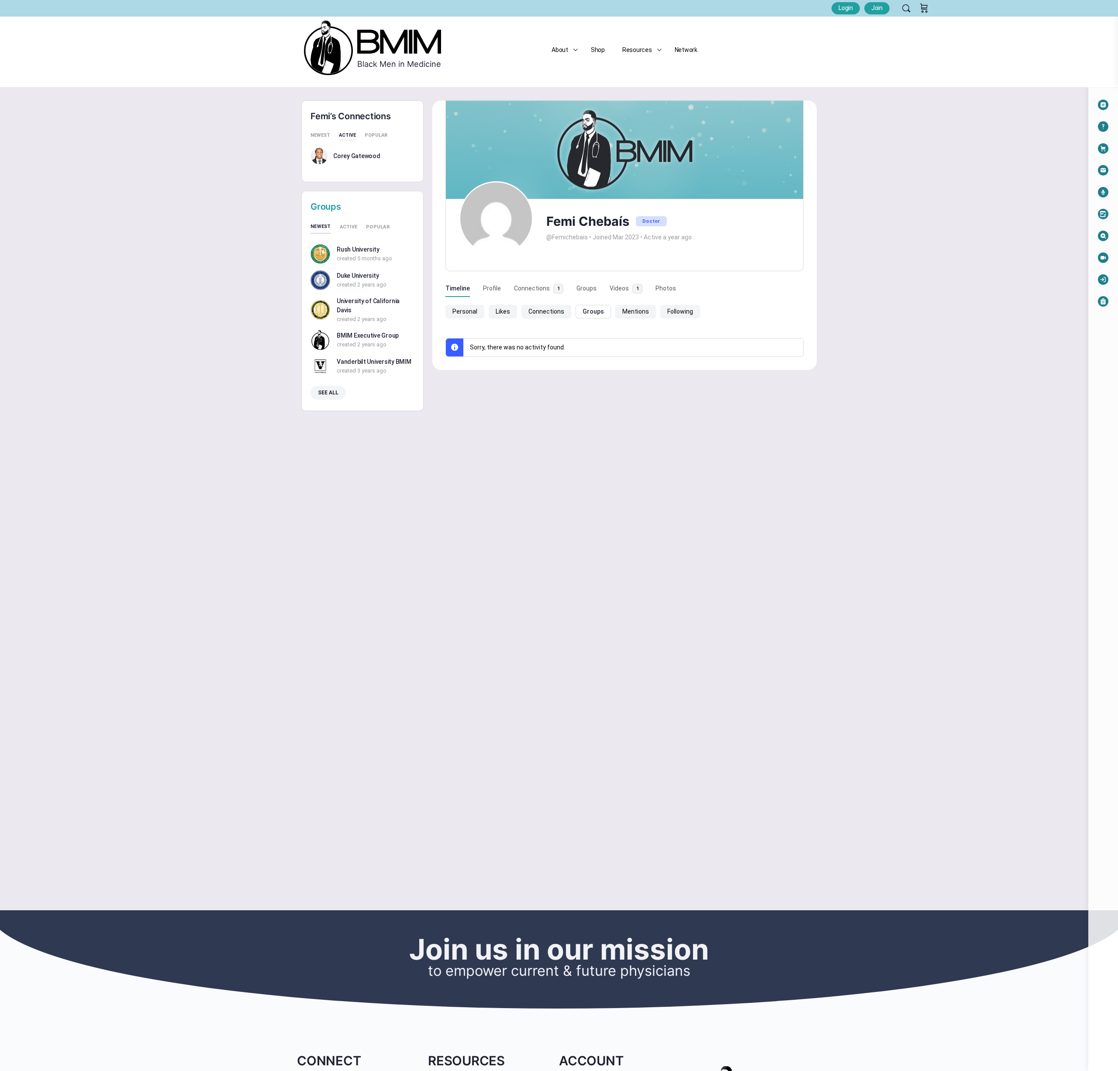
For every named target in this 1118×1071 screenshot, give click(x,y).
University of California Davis (368, 305)
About (560, 49)
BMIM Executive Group (368, 335)
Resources (637, 49)
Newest (320, 135)
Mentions (635, 311)
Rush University (358, 249)
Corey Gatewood (356, 155)
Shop (598, 49)
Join (877, 8)
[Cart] (924, 8)
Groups (593, 311)
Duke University (358, 275)
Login (845, 8)
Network (686, 49)
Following (680, 311)
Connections (546, 311)
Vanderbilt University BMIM (374, 361)
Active (347, 135)
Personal (464, 311)
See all (328, 393)
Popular (376, 135)
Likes (503, 311)
